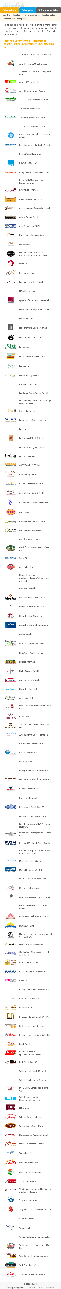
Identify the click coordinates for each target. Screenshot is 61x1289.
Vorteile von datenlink (11, 15)
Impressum (50, 1287)
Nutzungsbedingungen (15, 1287)
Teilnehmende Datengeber (15, 18)
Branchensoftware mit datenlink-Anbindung (41, 15)
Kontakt (40, 1287)
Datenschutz (30, 1287)
